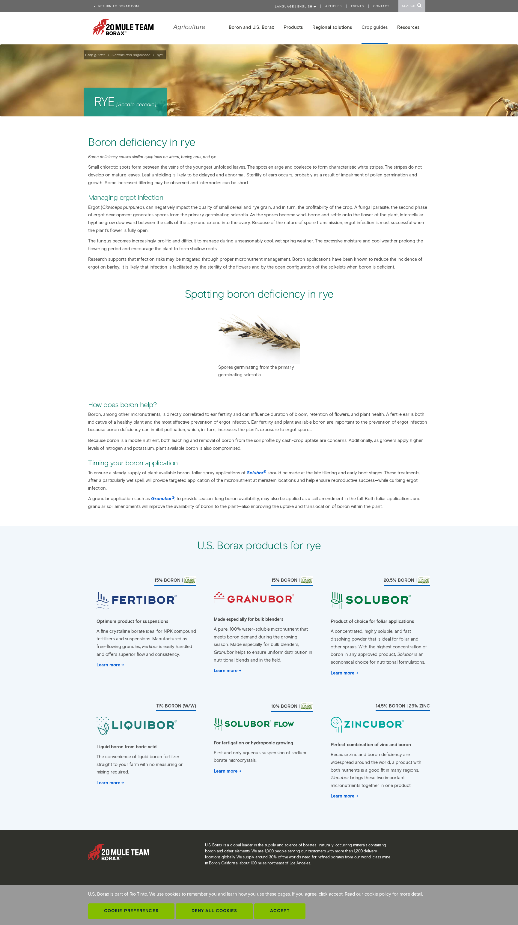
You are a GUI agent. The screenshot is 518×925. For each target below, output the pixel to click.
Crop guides (95, 55)
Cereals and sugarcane (131, 55)
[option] (259, 344)
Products (293, 27)
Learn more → (110, 665)
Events (357, 6)
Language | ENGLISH (294, 6)
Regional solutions (332, 27)
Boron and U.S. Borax (251, 27)
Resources (408, 27)
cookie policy (378, 894)
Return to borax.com (118, 6)
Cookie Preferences (131, 910)
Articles (333, 6)
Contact (381, 6)
